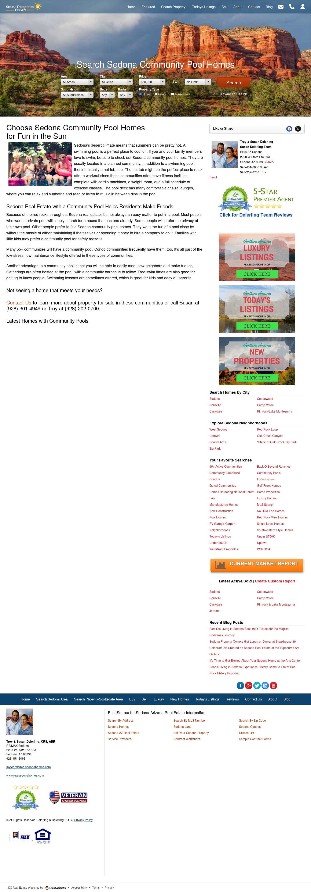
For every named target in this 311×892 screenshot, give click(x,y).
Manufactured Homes (223, 504)
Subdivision (69, 89)
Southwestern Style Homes (275, 530)
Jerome (214, 611)
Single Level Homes (270, 523)
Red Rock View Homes (272, 517)
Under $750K (266, 536)
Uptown (214, 435)
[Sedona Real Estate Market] (257, 565)
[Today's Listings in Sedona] (257, 309)
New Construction (221, 511)
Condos (214, 479)
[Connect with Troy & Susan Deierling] (240, 685)
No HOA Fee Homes (271, 511)
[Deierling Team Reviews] (256, 202)
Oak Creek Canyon (270, 435)
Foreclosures (266, 479)
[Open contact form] (280, 6)
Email (213, 177)
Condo (162, 94)
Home (146, 94)
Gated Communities (222, 485)
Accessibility (79, 887)
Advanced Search (233, 94)
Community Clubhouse (224, 473)
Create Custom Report (275, 581)
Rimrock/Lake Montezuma (274, 411)
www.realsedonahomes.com (25, 775)
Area (64, 76)
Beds (103, 89)
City (103, 76)
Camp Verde (265, 405)
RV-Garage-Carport (222, 523)
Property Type (149, 89)
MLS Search (265, 504)
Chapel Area (217, 442)
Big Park (215, 448)
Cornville (215, 405)
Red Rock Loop (267, 429)
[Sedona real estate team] (19, 721)
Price (142, 76)
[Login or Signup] (302, 6)
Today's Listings (220, 536)
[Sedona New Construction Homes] (257, 361)
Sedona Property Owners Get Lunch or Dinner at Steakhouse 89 (252, 641)
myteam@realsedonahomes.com (28, 767)
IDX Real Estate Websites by (25, 887)
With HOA (263, 549)
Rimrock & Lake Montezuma (276, 604)
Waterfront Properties (223, 549)
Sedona (214, 398)
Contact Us (18, 302)
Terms (96, 887)
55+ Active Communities (225, 466)
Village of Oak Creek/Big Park (277, 442)
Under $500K (218, 542)
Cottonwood (265, 398)
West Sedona (218, 429)
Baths (122, 89)
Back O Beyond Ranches (273, 466)
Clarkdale (215, 411)
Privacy (109, 887)
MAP (269, 162)
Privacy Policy (83, 820)
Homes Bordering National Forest (231, 492)
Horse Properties (268, 492)
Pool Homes (217, 517)
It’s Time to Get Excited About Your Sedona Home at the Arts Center (255, 660)
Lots (212, 498)
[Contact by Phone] (291, 6)
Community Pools (269, 473)
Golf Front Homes (269, 485)
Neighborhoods (219, 530)
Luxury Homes (267, 498)
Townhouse (182, 94)
